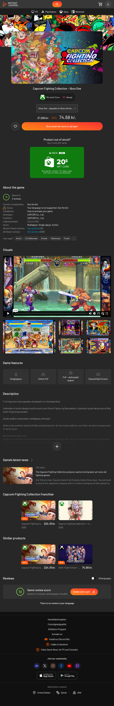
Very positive (33, 228)
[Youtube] (69, 666)
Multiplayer (32, 225)
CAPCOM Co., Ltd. (35, 214)
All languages (105, 578)
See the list (32, 204)
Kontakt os (57, 634)
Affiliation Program (57, 629)
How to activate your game (40, 211)
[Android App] (67, 675)
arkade (44, 238)
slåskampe (55, 238)
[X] (45, 666)
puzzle (66, 238)
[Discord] (37, 666)
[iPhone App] (46, 675)
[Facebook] (61, 666)
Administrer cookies (57, 686)
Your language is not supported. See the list (47, 207)
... (74, 238)
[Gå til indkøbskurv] (100, 4)
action (19, 238)
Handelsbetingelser (57, 619)
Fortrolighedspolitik (57, 624)
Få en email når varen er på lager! (62, 126)
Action (55, 225)
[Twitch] (77, 666)
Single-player (45, 225)
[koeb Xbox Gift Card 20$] (57, 162)
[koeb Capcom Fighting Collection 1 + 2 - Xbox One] (75, 510)
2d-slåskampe (31, 238)
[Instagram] (53, 666)
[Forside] (10, 4)
